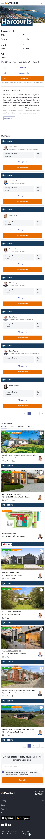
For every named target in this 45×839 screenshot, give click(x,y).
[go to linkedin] (9, 824)
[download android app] (23, 818)
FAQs (24, 834)
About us (18, 831)
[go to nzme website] (39, 793)
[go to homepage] (11, 2)
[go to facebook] (6, 824)
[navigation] (24, 413)
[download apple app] (8, 818)
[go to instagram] (2, 824)
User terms (18, 834)
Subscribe (22, 780)
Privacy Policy (26, 831)
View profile (22, 162)
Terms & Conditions (7, 834)
